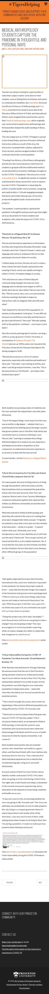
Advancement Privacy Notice (17, 985)
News (42, 49)
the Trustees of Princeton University (28, 981)
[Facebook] (2, 925)
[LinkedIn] (11, 925)
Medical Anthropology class (18, 120)
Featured (36, 49)
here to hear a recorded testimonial (20, 851)
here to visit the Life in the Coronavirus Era (23, 640)
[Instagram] (5, 925)
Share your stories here (11, 942)
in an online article (9, 178)
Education (28, 49)
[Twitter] (8, 925)
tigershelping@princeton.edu (14, 945)
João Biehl (33, 102)
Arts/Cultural (18, 49)
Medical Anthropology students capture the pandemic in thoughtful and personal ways (24, 37)
